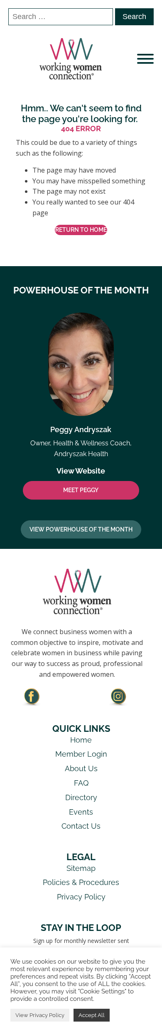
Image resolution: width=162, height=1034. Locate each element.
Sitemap (81, 868)
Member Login (81, 754)
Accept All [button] (92, 1015)
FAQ (81, 783)
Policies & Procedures (81, 882)
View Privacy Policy (39, 1015)
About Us (81, 768)
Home (81, 740)
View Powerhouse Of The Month (81, 529)
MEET (80, 490)
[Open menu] (145, 59)
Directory (81, 797)
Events (81, 812)
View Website (80, 471)
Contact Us (81, 826)
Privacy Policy (81, 896)
